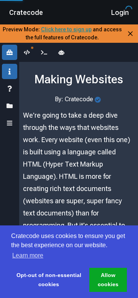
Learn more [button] (27, 255)
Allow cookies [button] (108, 279)
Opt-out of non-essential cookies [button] (48, 279)
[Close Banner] (130, 33)
